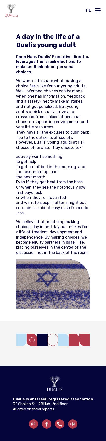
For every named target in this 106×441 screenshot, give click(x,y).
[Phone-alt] (59, 424)
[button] (98, 10)
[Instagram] (33, 424)
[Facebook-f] (46, 424)
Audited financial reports (33, 409)
